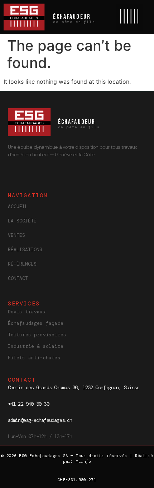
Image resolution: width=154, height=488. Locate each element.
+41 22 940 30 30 (28, 404)
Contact (18, 278)
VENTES (16, 235)
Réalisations (25, 250)
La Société (22, 221)
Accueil (18, 206)
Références (22, 264)
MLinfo (83, 461)
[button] (129, 17)
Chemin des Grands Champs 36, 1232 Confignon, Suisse (73, 387)
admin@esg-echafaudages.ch (40, 420)
